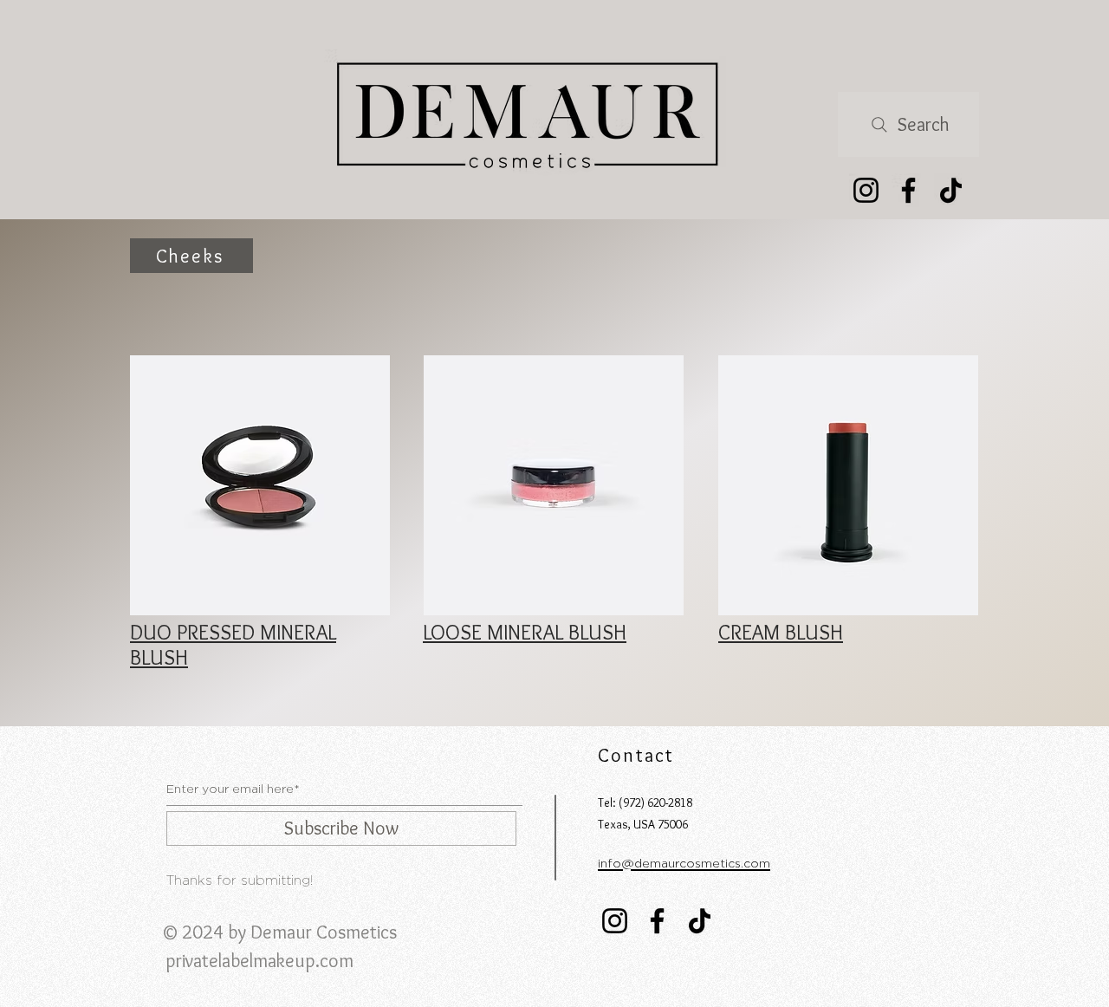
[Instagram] (866, 190)
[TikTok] (951, 190)
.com (334, 960)
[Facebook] (908, 190)
